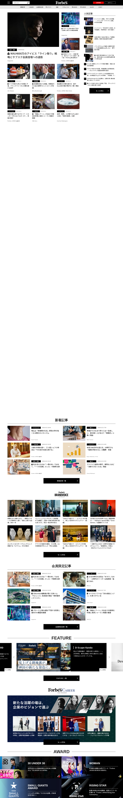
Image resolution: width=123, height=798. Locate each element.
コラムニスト (65, 7)
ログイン (110, 2)
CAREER (83, 7)
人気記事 (31, 7)
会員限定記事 (39, 7)
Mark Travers (90, 439)
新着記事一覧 (61, 481)
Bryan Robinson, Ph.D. (92, 456)
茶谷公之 (89, 585)
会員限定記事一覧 (61, 627)
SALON (92, 7)
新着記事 (22, 7)
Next (108, 657)
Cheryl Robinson (91, 473)
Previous (14, 657)
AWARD (75, 7)
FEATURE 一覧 (61, 678)
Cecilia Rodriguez (62, 121)
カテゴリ (49, 7)
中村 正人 (34, 121)
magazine (10, 60)
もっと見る (100, 91)
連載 (57, 7)
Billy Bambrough (37, 91)
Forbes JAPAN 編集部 (68, 60)
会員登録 (98, 2)
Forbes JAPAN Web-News (64, 91)
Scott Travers (34, 439)
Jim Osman (10, 91)
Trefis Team (90, 602)
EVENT (100, 7)
